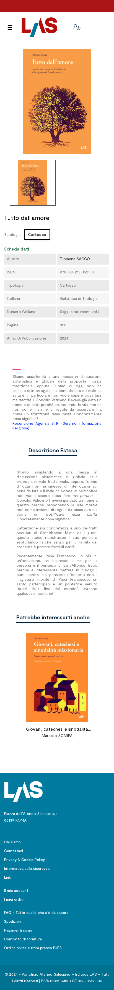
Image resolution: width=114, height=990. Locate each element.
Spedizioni (13, 921)
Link (7, 877)
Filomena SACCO (75, 258)
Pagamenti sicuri (18, 930)
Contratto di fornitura (23, 939)
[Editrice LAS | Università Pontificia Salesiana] (23, 791)
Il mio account (16, 890)
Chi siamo (12, 842)
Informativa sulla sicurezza (27, 868)
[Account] (77, 27)
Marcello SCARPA (57, 735)
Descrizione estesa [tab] (52, 450)
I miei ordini (14, 899)
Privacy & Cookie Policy (24, 859)
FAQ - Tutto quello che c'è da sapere (36, 912)
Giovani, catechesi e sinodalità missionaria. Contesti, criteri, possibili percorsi (57, 729)
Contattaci (13, 851)
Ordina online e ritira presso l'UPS (33, 948)
